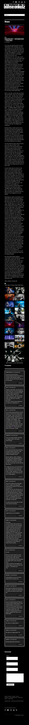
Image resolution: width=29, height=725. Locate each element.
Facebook (13, 2)
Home (6, 696)
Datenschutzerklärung (17, 701)
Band (14, 696)
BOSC (6, 107)
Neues (10, 696)
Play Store (25, 2)
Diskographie (13, 697)
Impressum (7, 701)
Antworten (20, 405)
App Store (22, 2)
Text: (7, 672)
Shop (17, 696)
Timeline (20, 697)
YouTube (16, 2)
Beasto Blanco (9, 127)
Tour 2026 (10, 698)
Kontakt (7, 697)
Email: (8, 661)
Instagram (19, 2)
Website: (8, 666)
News (5, 37)
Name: (8, 655)
